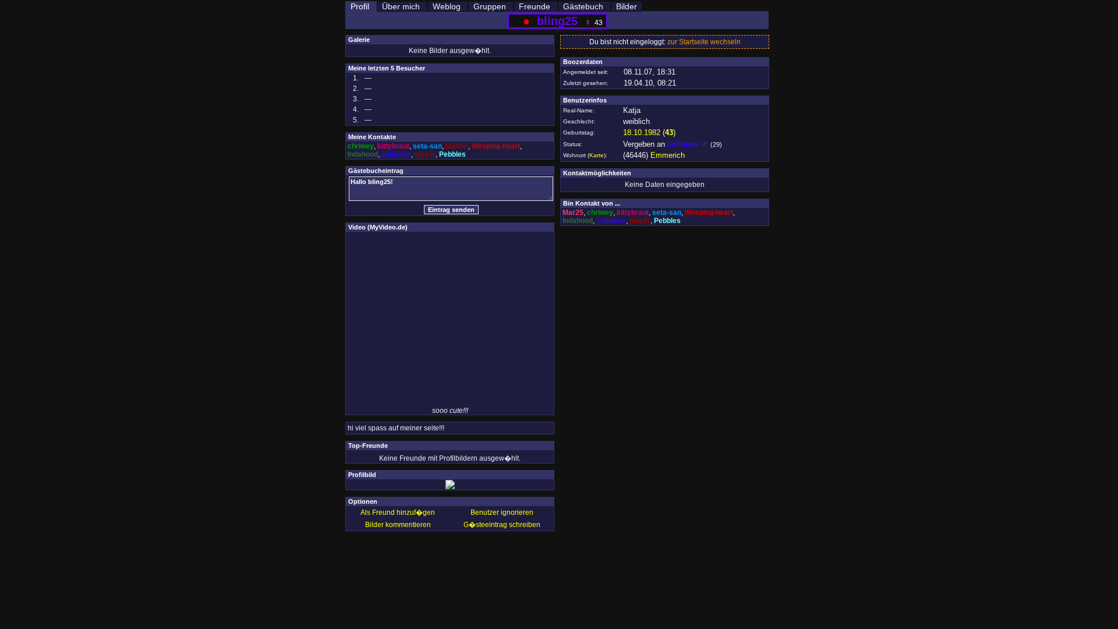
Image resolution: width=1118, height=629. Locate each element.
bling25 (557, 21)
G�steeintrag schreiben (502, 525)
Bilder (626, 6)
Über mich (400, 6)
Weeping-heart (496, 146)
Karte (596, 155)
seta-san (427, 146)
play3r (425, 154)
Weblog (446, 6)
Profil (360, 6)
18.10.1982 (641, 132)
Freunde (534, 6)
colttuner (396, 154)
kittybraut (393, 146)
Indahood (363, 154)
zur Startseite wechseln (704, 42)
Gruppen (490, 6)
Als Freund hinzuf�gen (397, 512)
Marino (456, 146)
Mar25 (572, 213)
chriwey (361, 146)
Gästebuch (583, 6)
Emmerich (667, 155)
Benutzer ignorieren (501, 512)
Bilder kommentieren (398, 525)
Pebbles (452, 154)
